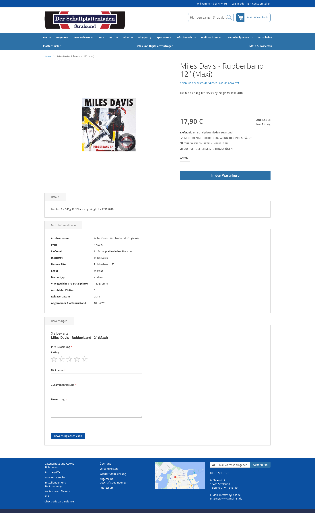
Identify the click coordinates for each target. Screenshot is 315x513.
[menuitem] (47, 37)
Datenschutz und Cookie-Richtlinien (59, 465)
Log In (235, 3)
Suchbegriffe (52, 472)
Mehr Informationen (63, 225)
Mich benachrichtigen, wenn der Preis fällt (218, 138)
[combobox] (211, 17)
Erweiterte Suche (54, 477)
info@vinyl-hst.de (230, 495)
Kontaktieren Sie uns (57, 491)
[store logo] (84, 20)
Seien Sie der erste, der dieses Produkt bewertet (209, 83)
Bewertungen (59, 321)
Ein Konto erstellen (259, 3)
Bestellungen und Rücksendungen (55, 484)
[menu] (157, 41)
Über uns (105, 463)
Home (47, 56)
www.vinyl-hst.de (231, 498)
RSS (46, 496)
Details (55, 197)
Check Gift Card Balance (59, 501)
